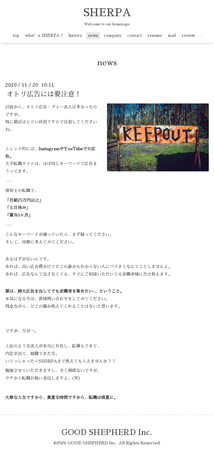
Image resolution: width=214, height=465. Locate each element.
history (75, 35)
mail (172, 35)
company (113, 35)
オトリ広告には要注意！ (44, 94)
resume (154, 35)
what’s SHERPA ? (44, 35)
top (16, 35)
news (93, 35)
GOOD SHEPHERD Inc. (107, 432)
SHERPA (107, 13)
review (188, 35)
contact (134, 35)
